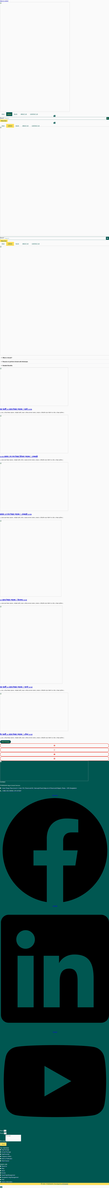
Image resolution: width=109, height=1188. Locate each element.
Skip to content (4, 1)
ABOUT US (24, 114)
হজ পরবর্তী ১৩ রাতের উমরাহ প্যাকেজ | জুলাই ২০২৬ (16, 409)
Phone (2, 1133)
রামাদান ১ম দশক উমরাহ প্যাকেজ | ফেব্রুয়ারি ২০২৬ (16, 514)
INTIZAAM (65, 1184)
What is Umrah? (7, 357)
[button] (54, 358)
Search (2, 118)
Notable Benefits (7, 365)
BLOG (15, 114)
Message (3, 1141)
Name (2, 1130)
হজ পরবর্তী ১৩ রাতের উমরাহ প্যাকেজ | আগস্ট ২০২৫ (16, 687)
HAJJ (3, 114)
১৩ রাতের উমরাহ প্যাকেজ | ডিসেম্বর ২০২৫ (13, 599)
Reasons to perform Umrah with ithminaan (15, 361)
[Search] (107, 118)
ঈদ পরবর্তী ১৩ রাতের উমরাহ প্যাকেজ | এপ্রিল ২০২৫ (16, 734)
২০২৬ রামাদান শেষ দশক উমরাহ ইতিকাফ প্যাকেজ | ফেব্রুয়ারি (19, 456)
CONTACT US (34, 114)
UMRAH (9, 114)
